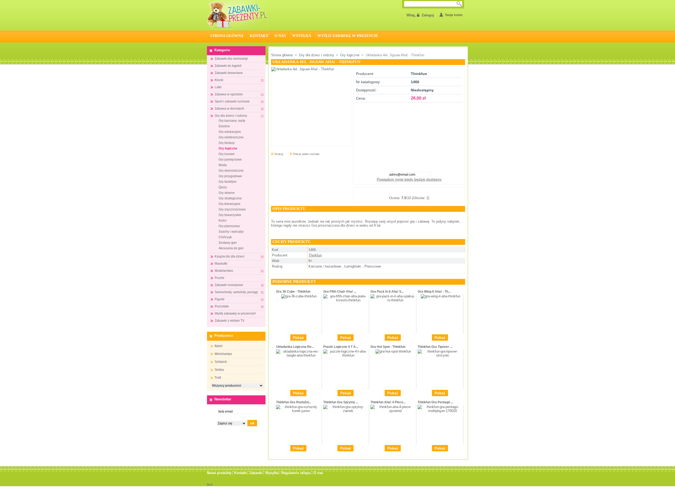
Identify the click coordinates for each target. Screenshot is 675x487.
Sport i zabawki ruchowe (232, 101)
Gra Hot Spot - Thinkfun (387, 347)
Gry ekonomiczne (231, 170)
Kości (222, 220)
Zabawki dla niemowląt (231, 58)
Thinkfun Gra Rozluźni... (293, 402)
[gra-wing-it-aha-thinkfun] (440, 296)
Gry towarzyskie (230, 215)
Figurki (219, 299)
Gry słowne (227, 193)
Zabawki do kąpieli (228, 66)
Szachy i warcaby (231, 231)
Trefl (218, 378)
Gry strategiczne (230, 198)
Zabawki (256, 473)
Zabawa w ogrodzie (229, 94)
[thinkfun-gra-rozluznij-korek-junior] (299, 411)
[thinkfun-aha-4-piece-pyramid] (393, 411)
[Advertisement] (409, 135)
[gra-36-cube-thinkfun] (299, 296)
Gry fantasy (227, 143)
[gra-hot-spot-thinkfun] (393, 351)
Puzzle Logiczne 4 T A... (340, 347)
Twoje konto (453, 15)
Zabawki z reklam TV (229, 320)
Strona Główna (226, 36)
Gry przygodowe (230, 176)
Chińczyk (225, 237)
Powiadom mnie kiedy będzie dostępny (409, 179)
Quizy (223, 187)
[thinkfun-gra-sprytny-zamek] (346, 411)
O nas (280, 36)
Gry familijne (228, 182)
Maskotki (221, 263)
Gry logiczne (228, 148)
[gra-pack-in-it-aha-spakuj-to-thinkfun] (393, 300)
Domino (224, 126)
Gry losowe (227, 154)
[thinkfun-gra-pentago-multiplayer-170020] (440, 411)
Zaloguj (428, 15)
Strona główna (282, 55)
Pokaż (298, 337)
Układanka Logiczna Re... (295, 347)
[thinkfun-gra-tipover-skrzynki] (440, 355)
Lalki (218, 87)
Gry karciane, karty (232, 121)
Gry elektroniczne (231, 137)
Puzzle (219, 278)
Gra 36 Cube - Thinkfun (293, 291)
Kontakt (259, 36)
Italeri (219, 346)
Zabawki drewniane (229, 73)
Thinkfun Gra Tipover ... (435, 347)
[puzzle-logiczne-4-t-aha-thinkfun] (346, 355)
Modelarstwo (224, 271)
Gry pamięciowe (230, 159)
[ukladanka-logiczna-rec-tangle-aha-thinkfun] (299, 355)
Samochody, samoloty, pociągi (236, 292)
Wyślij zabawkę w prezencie (347, 36)
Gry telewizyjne (229, 204)
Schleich (221, 362)
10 (435, 191)
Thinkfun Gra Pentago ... (435, 402)
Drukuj (278, 154)
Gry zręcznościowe (232, 209)
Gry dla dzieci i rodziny (231, 116)
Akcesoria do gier (231, 248)
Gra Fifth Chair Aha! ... (339, 291)
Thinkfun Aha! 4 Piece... (388, 402)
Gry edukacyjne (230, 132)
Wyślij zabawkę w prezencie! (235, 313)
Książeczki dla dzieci (229, 256)
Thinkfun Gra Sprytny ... (340, 402)
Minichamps (223, 354)
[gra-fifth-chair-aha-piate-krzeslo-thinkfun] (346, 300)
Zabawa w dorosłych (229, 108)
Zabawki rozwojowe (229, 285)
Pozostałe (222, 306)
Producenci (223, 336)
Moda (223, 165)
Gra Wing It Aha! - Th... (434, 291)
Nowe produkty (219, 473)
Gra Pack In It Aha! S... (387, 291)
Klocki (219, 80)
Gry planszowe (229, 226)
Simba (219, 370)
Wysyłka (301, 36)
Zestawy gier (228, 243)
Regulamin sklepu (296, 473)
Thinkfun (315, 255)
